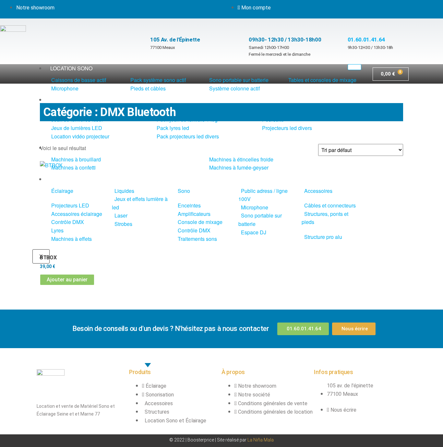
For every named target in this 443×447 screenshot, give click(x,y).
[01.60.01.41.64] (351, 25)
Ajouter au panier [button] (67, 279)
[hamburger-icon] (354, 67)
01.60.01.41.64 (366, 39)
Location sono (71, 68)
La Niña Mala (260, 439)
